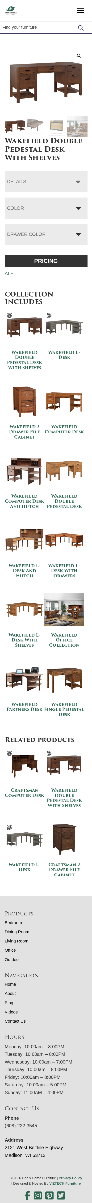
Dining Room (17, 932)
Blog (9, 1003)
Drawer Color (26, 234)
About (10, 993)
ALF (9, 273)
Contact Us (15, 1021)
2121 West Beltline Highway (34, 1147)
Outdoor (12, 959)
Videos (11, 1012)
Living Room (16, 941)
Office (10, 950)
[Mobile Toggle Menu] (80, 10)
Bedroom (13, 922)
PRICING (46, 261)
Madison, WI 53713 (25, 1155)
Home (10, 984)
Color (15, 208)
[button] (79, 55)
